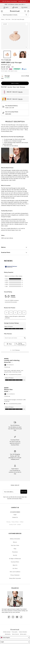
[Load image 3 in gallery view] (22, 54)
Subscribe (23, 491)
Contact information (23, 631)
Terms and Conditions (15, 571)
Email (18, 87)
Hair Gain (8, 59)
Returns (15, 542)
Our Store (15, 568)
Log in (6, 7)
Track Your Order (15, 545)
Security (15, 555)
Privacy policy (14, 631)
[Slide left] (1, 54)
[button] (2, 11)
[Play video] (15, 155)
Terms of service (15, 634)
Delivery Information (15, 538)
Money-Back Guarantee (15, 578)
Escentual (8, 631)
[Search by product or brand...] (26, 14)
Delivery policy (23, 634)
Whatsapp (22, 87)
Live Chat (9, 87)
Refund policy (8, 634)
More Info (20, 92)
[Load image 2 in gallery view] (14, 54)
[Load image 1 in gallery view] (7, 54)
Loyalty (16, 7)
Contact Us (15, 517)
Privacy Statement (15, 575)
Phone (14, 87)
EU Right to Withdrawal (15, 558)
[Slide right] (28, 54)
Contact (25, 7)
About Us (15, 565)
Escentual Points (15, 561)
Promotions (15, 552)
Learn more (8, 113)
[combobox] (15, 14)
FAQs (15, 548)
